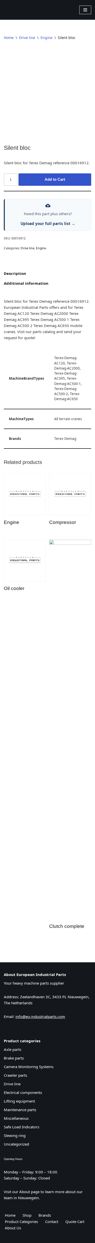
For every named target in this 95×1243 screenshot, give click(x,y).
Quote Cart (74, 1221)
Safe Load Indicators (21, 1126)
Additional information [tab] (26, 283)
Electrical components (23, 1092)
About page (29, 1191)
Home (9, 37)
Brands (45, 1215)
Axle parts (12, 1049)
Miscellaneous (16, 1118)
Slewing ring (15, 1135)
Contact (51, 1221)
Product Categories (21, 1221)
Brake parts (14, 1058)
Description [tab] (15, 273)
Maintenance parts (20, 1109)
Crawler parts (15, 1075)
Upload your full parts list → (48, 223)
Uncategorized (16, 1144)
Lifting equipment (19, 1101)
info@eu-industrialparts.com (40, 1016)
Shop (27, 1215)
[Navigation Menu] (85, 10)
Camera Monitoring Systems (28, 1066)
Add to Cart (55, 179)
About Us (13, 1227)
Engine (46, 37)
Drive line (27, 37)
